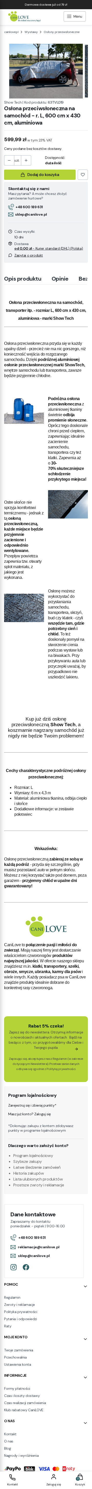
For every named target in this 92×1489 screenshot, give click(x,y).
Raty (7, 1326)
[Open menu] (75, 17)
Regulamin (60, 1059)
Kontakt (10, 1434)
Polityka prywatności (20, 1311)
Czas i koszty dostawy (22, 1395)
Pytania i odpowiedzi (20, 1319)
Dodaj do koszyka (43, 174)
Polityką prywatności (61, 1069)
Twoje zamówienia (18, 1350)
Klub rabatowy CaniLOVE (23, 1410)
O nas (8, 1441)
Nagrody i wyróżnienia (21, 1455)
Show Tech (12, 102)
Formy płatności (17, 1388)
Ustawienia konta (17, 1364)
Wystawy (31, 32)
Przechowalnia (15, 1357)
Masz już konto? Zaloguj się (29, 1114)
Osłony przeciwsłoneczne (61, 32)
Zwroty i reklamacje (19, 1304)
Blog (7, 1448)
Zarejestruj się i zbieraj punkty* (32, 1105)
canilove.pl (11, 32)
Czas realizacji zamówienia (25, 1402)
